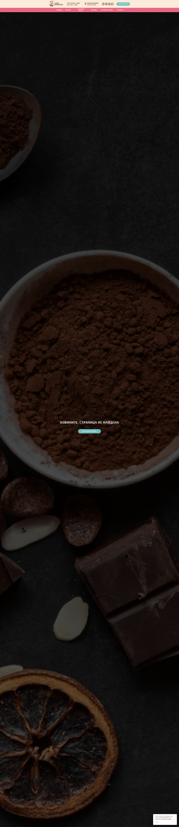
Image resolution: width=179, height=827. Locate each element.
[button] (123, 4)
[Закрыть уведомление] (176, 815)
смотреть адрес (91, 4)
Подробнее (169, 819)
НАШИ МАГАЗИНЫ (92, 3)
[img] (85, 3)
